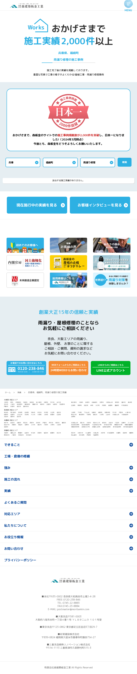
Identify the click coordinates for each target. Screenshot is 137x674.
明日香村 (13, 412)
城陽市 (52, 433)
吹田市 (32, 402)
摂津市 (12, 406)
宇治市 (33, 433)
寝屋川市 (35, 404)
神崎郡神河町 (75, 427)
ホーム (8, 392)
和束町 (125, 433)
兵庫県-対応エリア (11, 420)
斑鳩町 (27, 412)
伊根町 (89, 435)
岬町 (91, 405)
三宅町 (102, 414)
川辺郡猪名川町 (96, 425)
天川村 (114, 412)
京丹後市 (28, 435)
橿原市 (6, 414)
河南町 (104, 405)
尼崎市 (19, 423)
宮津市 (39, 433)
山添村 (108, 414)
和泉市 (42, 404)
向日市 (59, 433)
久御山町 (95, 433)
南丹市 (73, 433)
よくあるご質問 (15, 502)
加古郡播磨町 (86, 425)
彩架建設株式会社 (69, 634)
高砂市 (39, 425)
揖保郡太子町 (86, 427)
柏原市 (55, 404)
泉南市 (87, 402)
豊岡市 (64, 423)
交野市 (102, 402)
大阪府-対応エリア (11, 400)
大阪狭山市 (109, 402)
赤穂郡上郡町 (96, 427)
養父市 (82, 423)
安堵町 (20, 412)
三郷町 (73, 412)
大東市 (81, 402)
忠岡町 (73, 405)
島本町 (130, 402)
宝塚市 (27, 425)
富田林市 (27, 404)
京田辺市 (21, 435)
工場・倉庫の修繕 (17, 456)
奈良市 (6, 412)
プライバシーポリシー (20, 560)
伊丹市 (51, 423)
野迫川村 (74, 414)
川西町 (39, 414)
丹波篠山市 (74, 423)
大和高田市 (124, 414)
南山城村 (74, 435)
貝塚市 (46, 402)
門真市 (6, 406)
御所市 (12, 416)
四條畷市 (94, 402)
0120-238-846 (71, 599)
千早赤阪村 (124, 405)
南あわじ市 (96, 423)
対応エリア (12, 514)
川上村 (33, 414)
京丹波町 (81, 435)
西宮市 (32, 423)
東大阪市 (74, 402)
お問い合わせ (13, 548)
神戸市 (6, 423)
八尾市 (12, 404)
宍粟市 (117, 423)
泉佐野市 (19, 404)
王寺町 (46, 412)
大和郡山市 (115, 414)
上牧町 (46, 414)
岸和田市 (18, 402)
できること (12, 444)
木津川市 (80, 433)
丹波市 (89, 423)
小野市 (52, 425)
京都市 (6, 433)
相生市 (57, 423)
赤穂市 (14, 425)
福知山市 (13, 433)
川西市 (46, 425)
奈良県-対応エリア (11, 410)
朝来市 (104, 423)
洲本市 (38, 423)
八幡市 (14, 435)
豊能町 (117, 405)
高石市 (19, 406)
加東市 (123, 423)
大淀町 (52, 412)
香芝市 (59, 412)
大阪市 (6, 402)
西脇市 (20, 425)
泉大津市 (38, 402)
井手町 (103, 433)
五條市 (6, 416)
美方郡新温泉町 (128, 427)
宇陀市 (39, 412)
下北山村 (86, 412)
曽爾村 (94, 412)
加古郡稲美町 (75, 425)
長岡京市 (6, 435)
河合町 (27, 414)
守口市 (52, 402)
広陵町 (59, 414)
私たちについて (15, 525)
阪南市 (117, 402)
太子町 (98, 405)
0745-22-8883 (71, 603)
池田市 (25, 402)
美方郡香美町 (117, 427)
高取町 (100, 412)
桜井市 (19, 416)
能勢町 (110, 405)
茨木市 (6, 404)
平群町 (89, 414)
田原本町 (107, 412)
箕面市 (49, 404)
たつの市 (130, 423)
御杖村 (95, 414)
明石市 (25, 423)
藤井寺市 (26, 406)
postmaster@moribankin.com (73, 609)
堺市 (11, 402)
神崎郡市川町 (118, 425)
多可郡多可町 (108, 425)
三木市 (33, 425)
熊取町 (80, 405)
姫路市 (12, 423)
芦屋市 (45, 423)
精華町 (131, 433)
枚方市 (59, 402)
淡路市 (111, 423)
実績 (19, 392)
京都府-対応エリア (11, 430)
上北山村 (19, 414)
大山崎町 (88, 433)
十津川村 (128, 412)
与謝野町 (95, 435)
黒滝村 (52, 414)
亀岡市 (46, 433)
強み (7, 467)
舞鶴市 (20, 433)
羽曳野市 (62, 404)
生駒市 (33, 412)
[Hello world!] (27, 7)
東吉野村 (81, 414)
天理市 (121, 412)
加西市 (6, 427)
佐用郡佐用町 (106, 427)
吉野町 (73, 416)
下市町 (80, 412)
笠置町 (118, 433)
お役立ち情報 (13, 537)
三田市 (59, 425)
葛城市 (12, 414)
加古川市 (6, 425)
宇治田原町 (110, 433)
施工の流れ (12, 479)
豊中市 (123, 402)
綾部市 (27, 433)
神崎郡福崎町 (129, 425)
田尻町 (86, 405)
